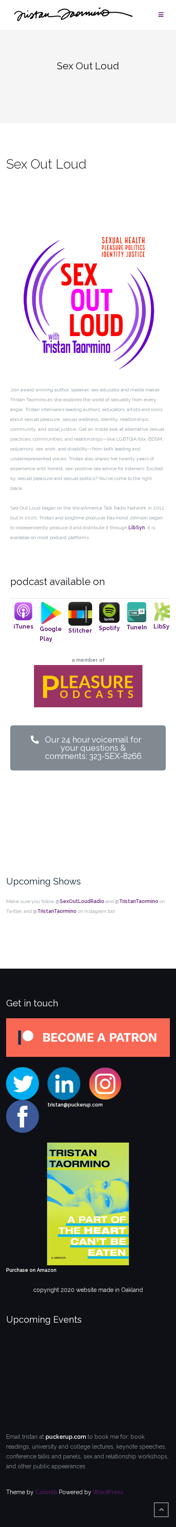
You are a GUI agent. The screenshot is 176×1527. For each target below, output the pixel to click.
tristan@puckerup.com (75, 1105)
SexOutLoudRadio (82, 901)
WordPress (108, 1492)
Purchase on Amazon (31, 1270)
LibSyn (137, 527)
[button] (88, 747)
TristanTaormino (138, 901)
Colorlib (46, 1492)
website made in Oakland (109, 1290)
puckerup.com (65, 1436)
